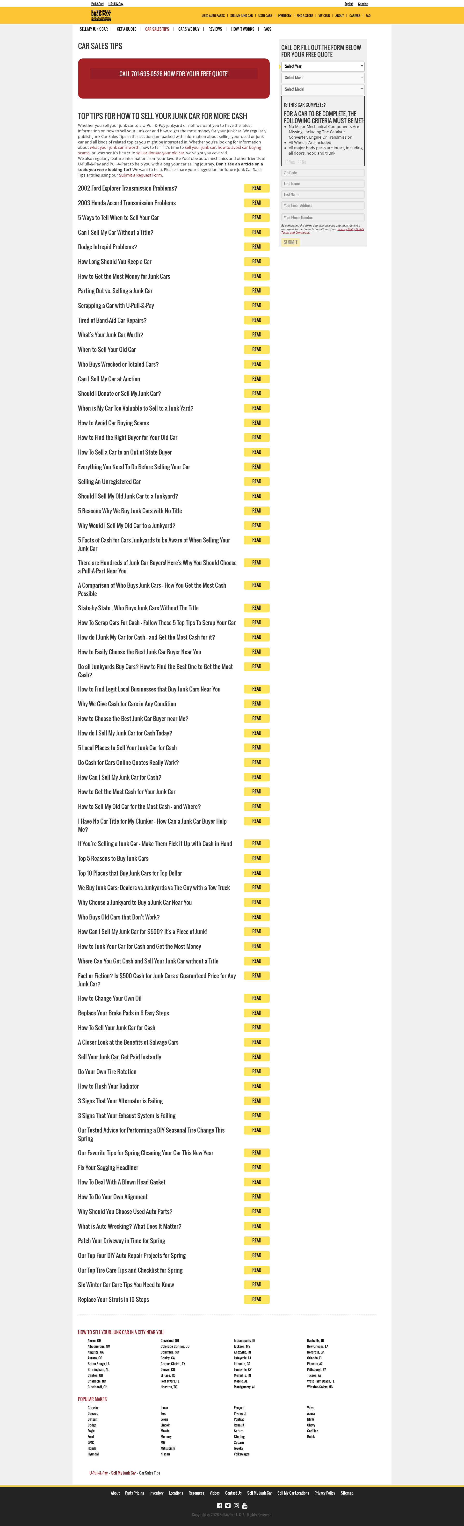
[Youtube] (244, 1505)
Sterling (239, 1436)
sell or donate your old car (160, 153)
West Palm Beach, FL (320, 1380)
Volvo (310, 1407)
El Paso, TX (168, 1375)
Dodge (92, 1424)
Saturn (238, 1430)
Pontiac (239, 1419)
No (304, 162)
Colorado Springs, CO (175, 1346)
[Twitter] (228, 1505)
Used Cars (265, 15)
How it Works (242, 29)
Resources (196, 1493)
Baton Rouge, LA (98, 1363)
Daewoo (93, 1413)
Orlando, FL (314, 1357)
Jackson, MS (242, 1346)
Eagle (91, 1430)
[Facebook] (219, 1505)
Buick (311, 1436)
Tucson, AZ (314, 1375)
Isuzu (164, 1407)
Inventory (284, 15)
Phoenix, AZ (315, 1363)
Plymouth (240, 1413)
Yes (292, 162)
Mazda (165, 1430)
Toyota (238, 1448)
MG (163, 1442)
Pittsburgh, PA (316, 1369)
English (349, 3)
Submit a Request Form (140, 175)
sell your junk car (200, 147)
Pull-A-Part (97, 3)
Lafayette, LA (242, 1357)
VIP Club (324, 15)
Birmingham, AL (98, 1369)
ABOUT (339, 15)
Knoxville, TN (242, 1352)
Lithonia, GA (242, 1363)
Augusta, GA (96, 1352)
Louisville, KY (243, 1369)
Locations (176, 1493)
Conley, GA (168, 1357)
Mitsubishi (168, 1448)
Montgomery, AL (244, 1386)
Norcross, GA (315, 1352)
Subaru (239, 1442)
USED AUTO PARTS (213, 15)
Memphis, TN (242, 1375)
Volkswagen (242, 1453)
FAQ (368, 15)
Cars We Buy (188, 29)
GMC (91, 1442)
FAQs (267, 29)
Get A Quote (126, 29)
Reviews (215, 29)
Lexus (164, 1419)
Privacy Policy (325, 1493)
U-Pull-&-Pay (116, 3)
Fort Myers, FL (170, 1380)
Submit (290, 242)
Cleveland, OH (170, 1340)
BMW (310, 1419)
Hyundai (93, 1453)
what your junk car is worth (114, 147)
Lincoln (165, 1424)
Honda (92, 1448)
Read (256, 188)
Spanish (363, 3)
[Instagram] (236, 1505)
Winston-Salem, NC (320, 1386)
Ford (91, 1436)
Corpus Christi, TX (173, 1363)
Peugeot (239, 1407)
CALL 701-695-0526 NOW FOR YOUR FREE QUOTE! (173, 73)
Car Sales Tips (157, 29)
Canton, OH (95, 1375)
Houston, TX (169, 1386)
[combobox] (323, 67)
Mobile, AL (240, 1380)
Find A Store (305, 15)
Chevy (311, 1424)
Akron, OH (94, 1340)
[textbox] (324, 67)
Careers (354, 15)
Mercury (166, 1436)
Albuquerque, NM (99, 1346)
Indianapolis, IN (244, 1340)
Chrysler (93, 1407)
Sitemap (347, 1493)
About (115, 1493)
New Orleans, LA (317, 1346)
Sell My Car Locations (293, 1493)
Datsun (92, 1419)
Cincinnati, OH (97, 1386)
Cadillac (312, 1430)
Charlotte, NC (97, 1380)
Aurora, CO (95, 1357)
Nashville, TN (315, 1340)
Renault (239, 1424)
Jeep (163, 1413)
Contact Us (233, 1493)
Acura (311, 1413)
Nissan (165, 1453)
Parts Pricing (134, 1493)
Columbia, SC (170, 1352)
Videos (215, 1493)
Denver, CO (168, 1369)
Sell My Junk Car (241, 15)
